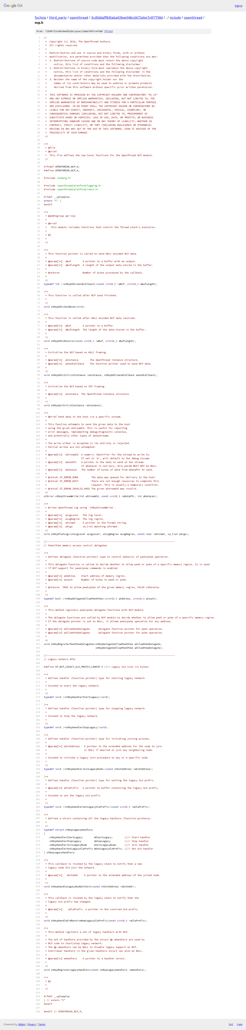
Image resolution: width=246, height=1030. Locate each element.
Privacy (31, 1024)
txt (231, 1024)
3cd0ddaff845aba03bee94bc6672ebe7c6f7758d (127, 17)
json (239, 1024)
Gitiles (21, 1024)
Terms (41, 1024)
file (108, 31)
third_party (58, 17)
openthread (79, 17)
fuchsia (40, 17)
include (175, 17)
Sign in (238, 5)
